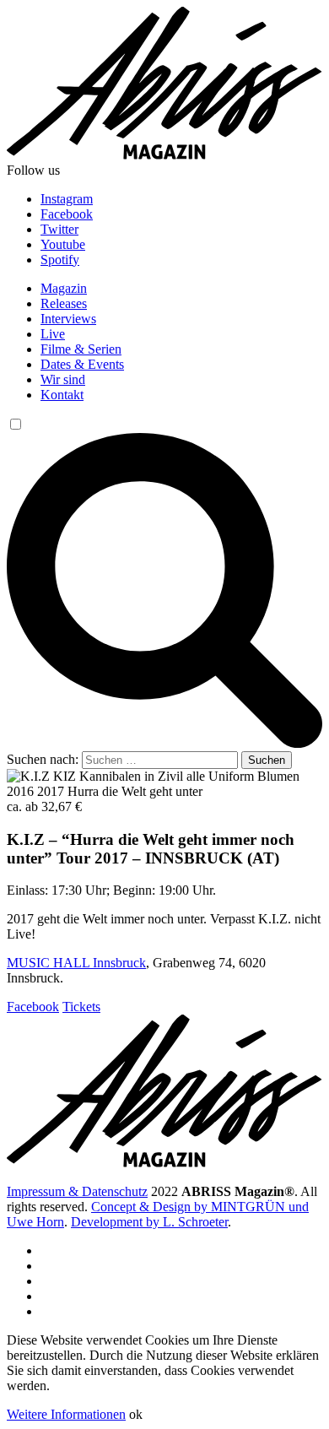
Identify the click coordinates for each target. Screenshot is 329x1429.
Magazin (63, 288)
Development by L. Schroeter (149, 1222)
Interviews (68, 318)
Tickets (81, 1006)
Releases (63, 303)
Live (52, 334)
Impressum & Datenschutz (77, 1191)
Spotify (59, 259)
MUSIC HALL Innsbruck (76, 962)
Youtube (62, 244)
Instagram (66, 199)
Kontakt (62, 394)
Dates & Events (82, 364)
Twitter (59, 229)
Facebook (66, 214)
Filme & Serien (80, 349)
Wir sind (62, 379)
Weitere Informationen (66, 1414)
